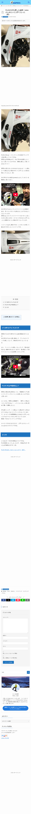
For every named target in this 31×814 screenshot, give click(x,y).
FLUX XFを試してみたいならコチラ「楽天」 (13, 450)
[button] (3, 600)
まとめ (7, 307)
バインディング (19, 591)
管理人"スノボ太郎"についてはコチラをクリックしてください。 (15, 708)
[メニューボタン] (2, 2)
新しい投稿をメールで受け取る (10, 657)
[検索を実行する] (28, 672)
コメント (5, 617)
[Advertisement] (15, 84)
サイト (4, 646)
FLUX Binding (5, 16)
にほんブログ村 (5, 738)
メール (5, 640)
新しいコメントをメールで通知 (10, 653)
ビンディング (25, 591)
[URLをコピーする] (27, 600)
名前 (4, 635)
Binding (4, 591)
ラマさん (3, 593)
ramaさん (13, 591)
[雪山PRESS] (15, 2)
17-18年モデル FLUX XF (11, 302)
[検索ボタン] (28, 2)
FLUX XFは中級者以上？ (11, 304)
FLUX (8, 591)
